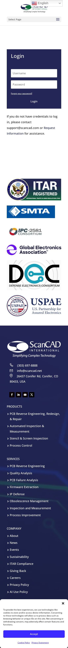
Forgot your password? (21, 93)
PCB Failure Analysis (24, 480)
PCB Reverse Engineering (27, 466)
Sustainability (19, 557)
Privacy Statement (40, 642)
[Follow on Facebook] (12, 394)
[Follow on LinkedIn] (18, 394)
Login (34, 101)
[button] (63, 603)
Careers (15, 578)
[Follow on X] (31, 394)
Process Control (21, 445)
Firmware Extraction (24, 487)
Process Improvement (25, 515)
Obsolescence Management (29, 501)
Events (14, 550)
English (42, 3)
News (13, 543)
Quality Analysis (21, 473)
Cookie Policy (24, 642)
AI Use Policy (19, 592)
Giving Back (18, 571)
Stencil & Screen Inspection (29, 438)
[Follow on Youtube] (25, 394)
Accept (34, 634)
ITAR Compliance (21, 564)
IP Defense (17, 494)
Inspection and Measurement (30, 508)
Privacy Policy (19, 585)
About (14, 536)
